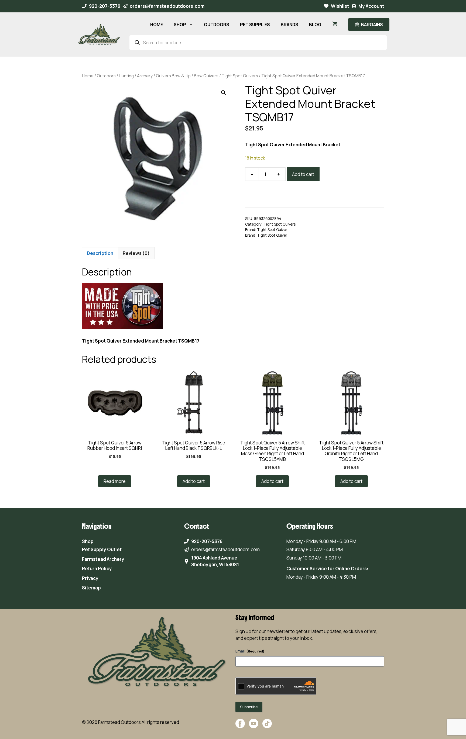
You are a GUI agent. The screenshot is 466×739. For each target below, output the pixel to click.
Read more (115, 481)
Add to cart (303, 174)
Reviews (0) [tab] (136, 253)
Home (88, 76)
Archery (145, 76)
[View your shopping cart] (334, 24)
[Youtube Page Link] (253, 726)
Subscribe (249, 706)
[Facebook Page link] (240, 726)
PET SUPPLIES (255, 24)
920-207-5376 (104, 6)
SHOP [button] (180, 24)
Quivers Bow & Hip (173, 76)
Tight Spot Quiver (272, 229)
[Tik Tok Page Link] (267, 726)
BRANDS (289, 24)
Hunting (126, 76)
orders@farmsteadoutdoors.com (167, 6)
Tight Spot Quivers (240, 76)
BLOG (315, 24)
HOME (156, 24)
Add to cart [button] (194, 481)
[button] (223, 93)
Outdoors (106, 76)
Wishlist (340, 6)
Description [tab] (100, 253)
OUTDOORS (216, 24)
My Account (371, 6)
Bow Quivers (206, 76)
